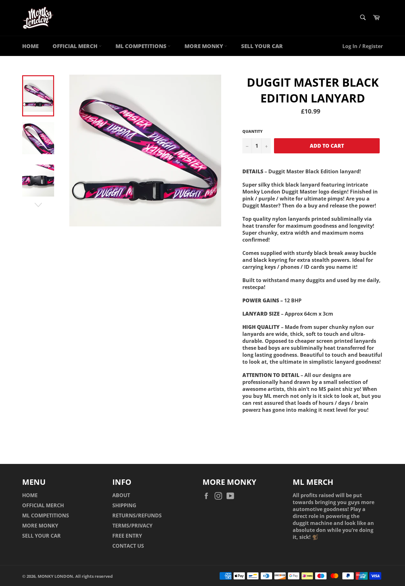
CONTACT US (128, 545)
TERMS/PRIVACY (132, 525)
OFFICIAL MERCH (76, 46)
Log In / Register (362, 46)
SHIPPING (124, 505)
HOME (30, 46)
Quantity (252, 131)
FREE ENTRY (127, 535)
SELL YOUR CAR (262, 46)
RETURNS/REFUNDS (137, 515)
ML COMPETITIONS (141, 46)
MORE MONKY (204, 46)
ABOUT (121, 495)
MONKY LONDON (55, 576)
